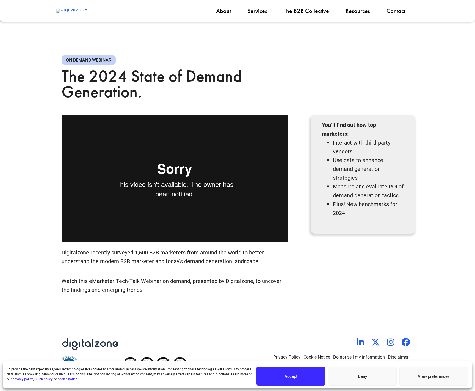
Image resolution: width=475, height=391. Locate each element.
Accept (291, 376)
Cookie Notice (316, 357)
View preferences (434, 376)
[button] (360, 342)
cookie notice (67, 379)
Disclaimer (398, 357)
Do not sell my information (359, 357)
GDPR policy (43, 379)
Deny (362, 376)
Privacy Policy (286, 357)
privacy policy (23, 379)
